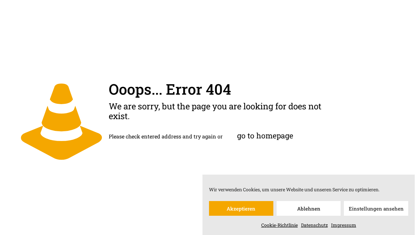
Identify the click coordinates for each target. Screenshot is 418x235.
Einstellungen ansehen (376, 208)
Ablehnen (308, 208)
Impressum (343, 225)
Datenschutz (314, 225)
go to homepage (265, 135)
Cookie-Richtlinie (279, 225)
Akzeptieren (241, 208)
